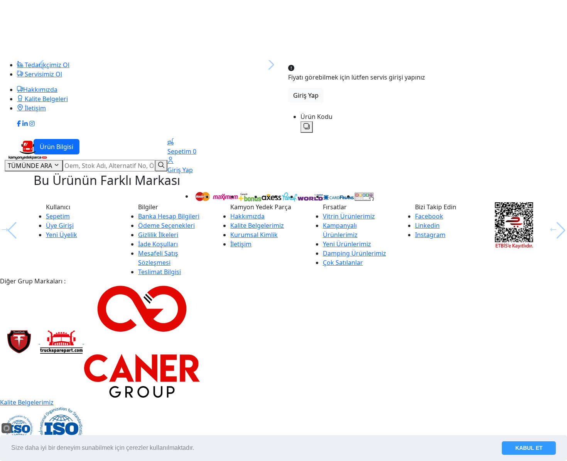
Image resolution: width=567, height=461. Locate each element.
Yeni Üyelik (61, 234)
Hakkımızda (247, 216)
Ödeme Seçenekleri (166, 225)
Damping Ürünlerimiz (354, 253)
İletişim (240, 244)
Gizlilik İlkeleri (158, 234)
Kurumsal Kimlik (254, 234)
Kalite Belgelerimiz (257, 225)
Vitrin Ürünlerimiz (349, 216)
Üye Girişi (60, 225)
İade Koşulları (158, 244)
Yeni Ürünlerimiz (347, 244)
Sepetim (58, 216)
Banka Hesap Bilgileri (168, 216)
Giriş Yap (306, 95)
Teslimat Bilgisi (159, 272)
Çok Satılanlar (343, 262)
